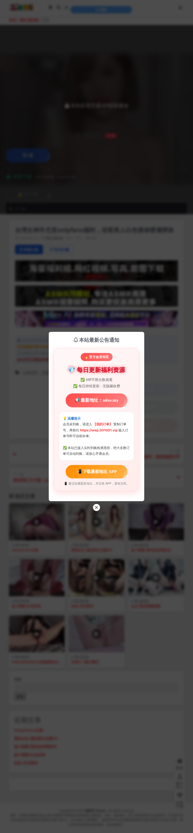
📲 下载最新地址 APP (96, 471)
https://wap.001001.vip (99, 430)
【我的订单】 (103, 424)
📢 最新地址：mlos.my (96, 400)
